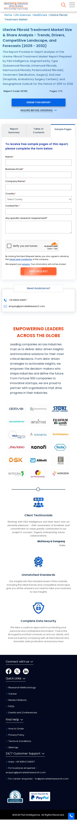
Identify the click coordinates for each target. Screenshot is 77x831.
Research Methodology (22, 687)
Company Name (15, 181)
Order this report (38, 102)
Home (8, 15)
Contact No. (12, 205)
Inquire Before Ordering (36, 110)
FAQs (11, 706)
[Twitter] (17, 671)
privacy (26, 264)
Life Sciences (23, 15)
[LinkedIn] (26, 671)
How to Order (16, 728)
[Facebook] (8, 671)
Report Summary (14, 130)
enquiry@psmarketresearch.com (27, 306)
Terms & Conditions (19, 741)
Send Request (38, 271)
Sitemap (13, 747)
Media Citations (17, 700)
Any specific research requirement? (26, 218)
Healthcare (40, 15)
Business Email (14, 169)
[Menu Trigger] (72, 5)
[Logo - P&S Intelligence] (20, 6)
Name (9, 156)
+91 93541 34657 (17, 299)
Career (12, 693)
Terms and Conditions (20, 259)
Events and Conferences (22, 712)
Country (10, 193)
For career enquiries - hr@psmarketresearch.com (38, 778)
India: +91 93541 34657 (21, 761)
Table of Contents (38, 130)
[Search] (63, 5)
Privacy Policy (16, 735)
